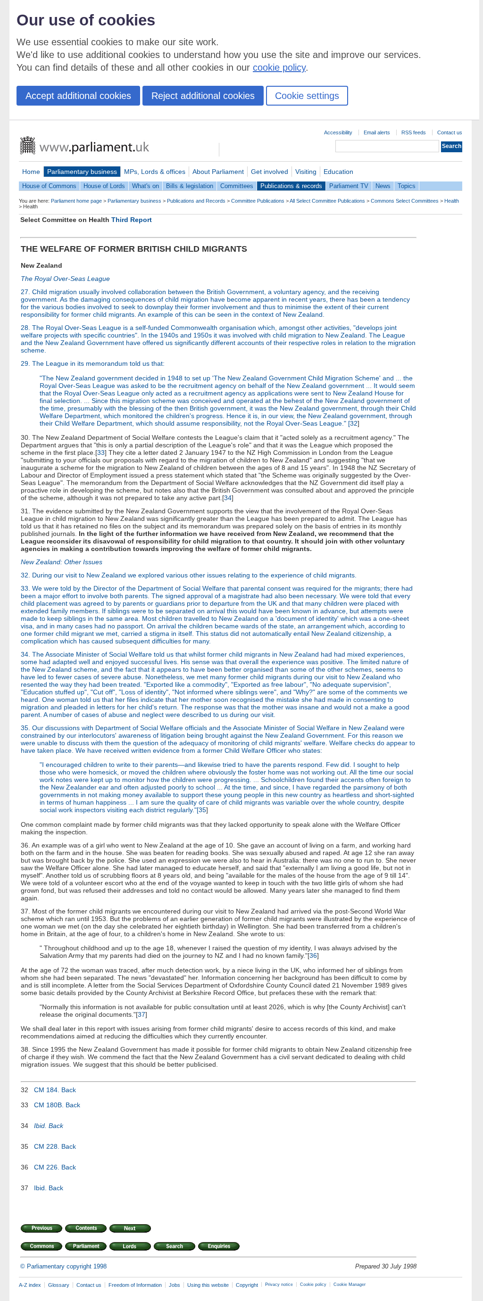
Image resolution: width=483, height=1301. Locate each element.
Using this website (208, 1285)
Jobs (174, 1285)
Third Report (131, 219)
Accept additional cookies (78, 96)
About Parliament (218, 171)
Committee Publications (257, 201)
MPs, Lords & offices (154, 171)
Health (451, 201)
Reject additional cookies (203, 96)
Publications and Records (196, 201)
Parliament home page (76, 201)
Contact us (449, 132)
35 (202, 810)
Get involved (269, 171)
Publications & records (291, 185)
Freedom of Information (135, 1285)
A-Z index (30, 1285)
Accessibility (338, 132)
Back (68, 1090)
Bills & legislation (189, 185)
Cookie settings (307, 96)
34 (228, 498)
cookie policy (279, 67)
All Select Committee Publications (327, 201)
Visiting (305, 171)
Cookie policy (313, 1284)
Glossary (58, 1285)
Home (31, 171)
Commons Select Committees (405, 201)
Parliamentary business (82, 171)
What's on (145, 185)
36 (313, 955)
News (383, 185)
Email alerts (377, 132)
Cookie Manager (349, 1284)
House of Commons (49, 185)
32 (354, 423)
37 (141, 1014)
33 (101, 452)
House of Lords (104, 185)
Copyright (247, 1285)
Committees (236, 185)
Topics (407, 185)
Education (338, 171)
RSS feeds (413, 132)
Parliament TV (348, 185)
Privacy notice (279, 1284)
